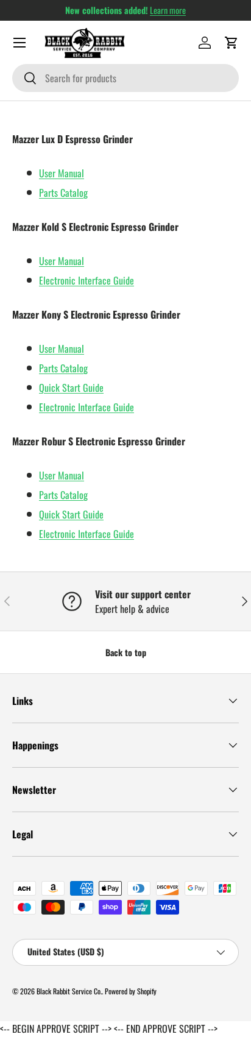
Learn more (168, 10)
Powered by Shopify (131, 991)
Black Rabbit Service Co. (69, 991)
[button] (231, 42)
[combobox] (125, 78)
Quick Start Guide (71, 387)
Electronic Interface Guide (86, 280)
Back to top (125, 652)
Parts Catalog (63, 192)
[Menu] (19, 42)
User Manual (61, 173)
